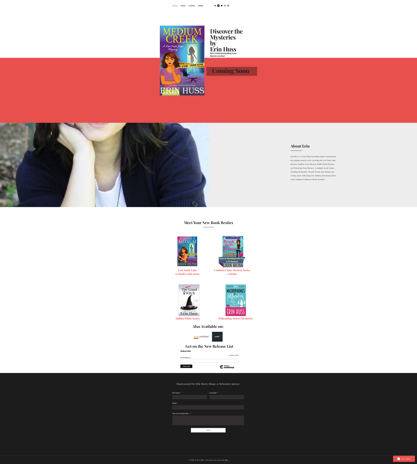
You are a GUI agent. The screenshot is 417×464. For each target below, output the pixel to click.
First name (176, 393)
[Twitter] (221, 5)
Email (175, 403)
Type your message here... (181, 413)
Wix (226, 460)
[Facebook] (225, 5)
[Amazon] (215, 5)
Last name (213, 393)
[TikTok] (218, 5)
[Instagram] (228, 5)
